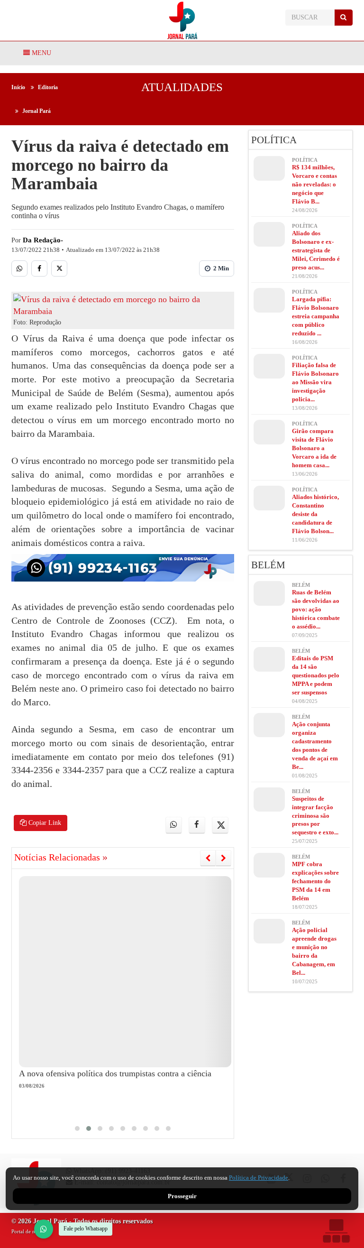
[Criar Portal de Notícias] (336, 1231)
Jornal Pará (36, 111)
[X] (59, 268)
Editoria (48, 87)
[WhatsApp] (43, 1229)
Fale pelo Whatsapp (86, 1228)
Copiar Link (44, 822)
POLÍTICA (274, 140)
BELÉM (268, 565)
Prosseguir (182, 1196)
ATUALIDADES (182, 87)
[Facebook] (39, 268)
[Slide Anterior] (208, 858)
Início (18, 87)
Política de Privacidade (258, 1177)
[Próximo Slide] (223, 858)
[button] (77, 1128)
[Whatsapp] (19, 268)
